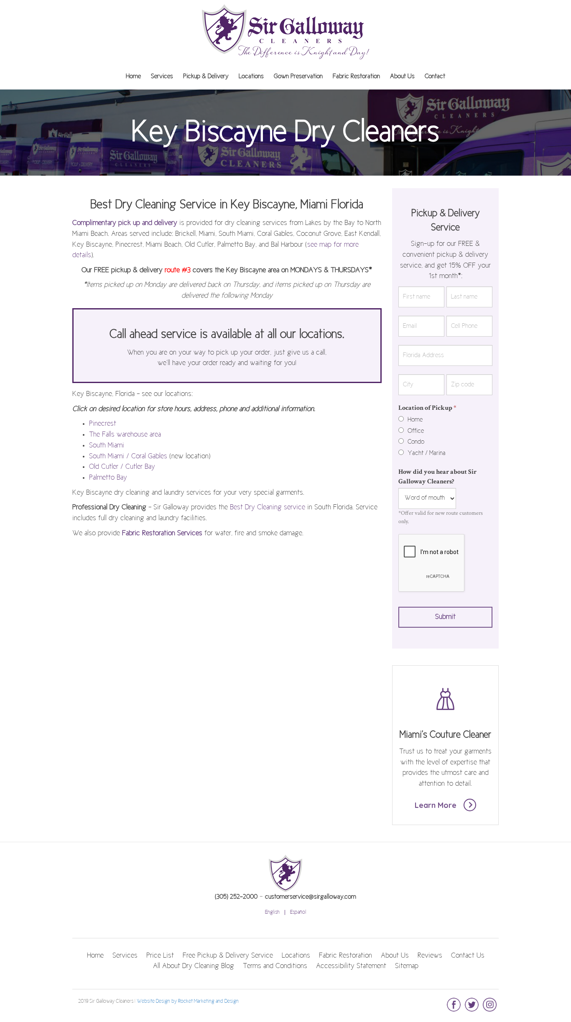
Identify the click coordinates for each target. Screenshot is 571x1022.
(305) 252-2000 (236, 897)
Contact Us (467, 956)
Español (298, 912)
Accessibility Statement (351, 966)
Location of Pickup (427, 408)
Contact (435, 76)
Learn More (437, 805)
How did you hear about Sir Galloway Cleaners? (437, 477)
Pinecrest (102, 424)
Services (162, 76)
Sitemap (406, 966)
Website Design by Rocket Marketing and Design (188, 1001)
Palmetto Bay (108, 478)
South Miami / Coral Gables (128, 456)
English (272, 912)
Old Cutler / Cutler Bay (122, 467)
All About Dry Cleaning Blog (193, 966)
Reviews (430, 956)
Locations (251, 76)
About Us (402, 76)
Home (133, 76)
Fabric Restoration (356, 76)
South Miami (106, 445)
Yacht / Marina (426, 453)
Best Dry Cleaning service (267, 507)
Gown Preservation (298, 76)
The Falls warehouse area (125, 435)
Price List (160, 956)
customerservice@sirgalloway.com (310, 897)
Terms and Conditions (275, 966)
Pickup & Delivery (206, 76)
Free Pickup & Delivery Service (228, 956)
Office (415, 431)
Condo (415, 442)
